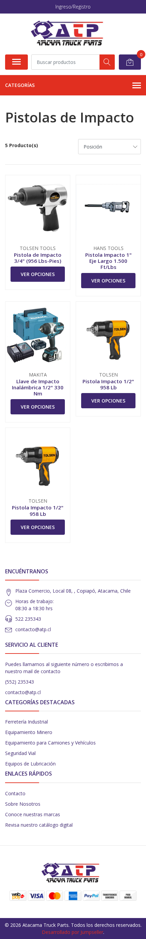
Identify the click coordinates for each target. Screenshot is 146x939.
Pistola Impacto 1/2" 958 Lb (108, 384)
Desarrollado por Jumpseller (72, 932)
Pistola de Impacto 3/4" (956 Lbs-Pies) (37, 257)
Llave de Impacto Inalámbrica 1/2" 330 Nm (37, 387)
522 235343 (28, 619)
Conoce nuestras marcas (32, 814)
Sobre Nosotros (22, 804)
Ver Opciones (38, 274)
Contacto (15, 793)
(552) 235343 (19, 682)
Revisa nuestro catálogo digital (39, 825)
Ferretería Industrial (26, 721)
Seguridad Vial (20, 753)
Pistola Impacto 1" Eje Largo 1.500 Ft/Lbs (108, 260)
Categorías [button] (20, 85)
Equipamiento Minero (28, 732)
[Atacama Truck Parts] (70, 34)
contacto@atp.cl (33, 629)
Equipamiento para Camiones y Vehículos (50, 742)
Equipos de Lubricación (30, 763)
